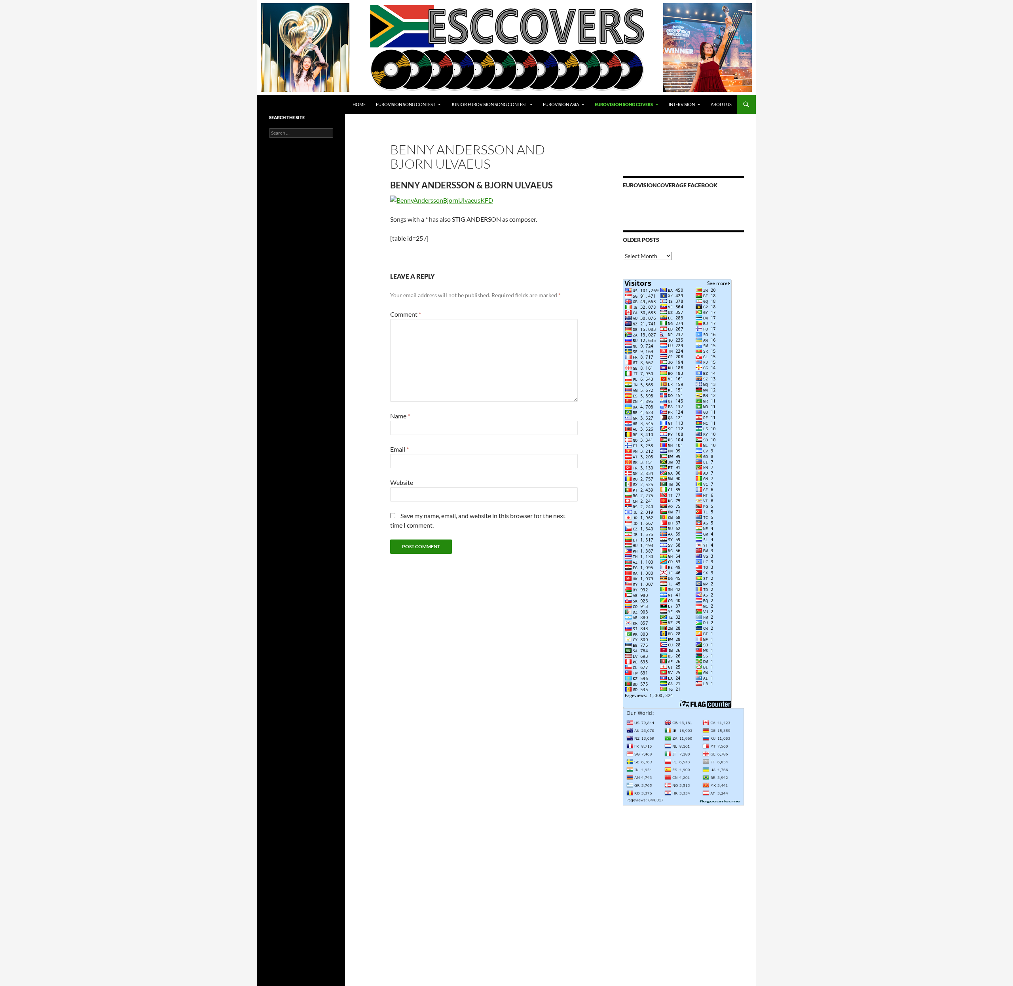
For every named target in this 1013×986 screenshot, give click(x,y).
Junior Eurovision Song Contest (489, 104)
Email (399, 449)
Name (400, 416)
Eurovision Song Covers (624, 104)
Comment (405, 314)
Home (359, 104)
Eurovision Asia (561, 104)
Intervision (682, 104)
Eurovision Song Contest (405, 104)
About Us (721, 104)
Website (401, 482)
